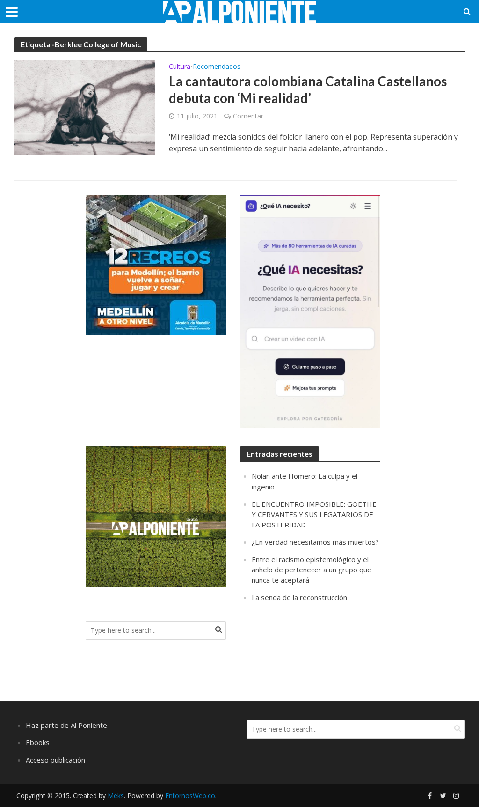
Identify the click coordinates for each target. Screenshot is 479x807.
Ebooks (38, 742)
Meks (116, 795)
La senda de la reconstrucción (299, 597)
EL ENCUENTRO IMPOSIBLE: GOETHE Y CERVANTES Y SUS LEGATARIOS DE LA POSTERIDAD (314, 514)
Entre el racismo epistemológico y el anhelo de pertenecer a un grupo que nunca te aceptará (311, 570)
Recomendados (216, 67)
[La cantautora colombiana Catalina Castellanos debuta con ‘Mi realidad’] (84, 107)
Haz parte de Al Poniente (66, 725)
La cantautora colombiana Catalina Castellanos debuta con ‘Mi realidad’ (308, 89)
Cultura (179, 67)
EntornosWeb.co (190, 795)
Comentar (248, 115)
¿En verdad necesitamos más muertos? (315, 542)
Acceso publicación (55, 759)
